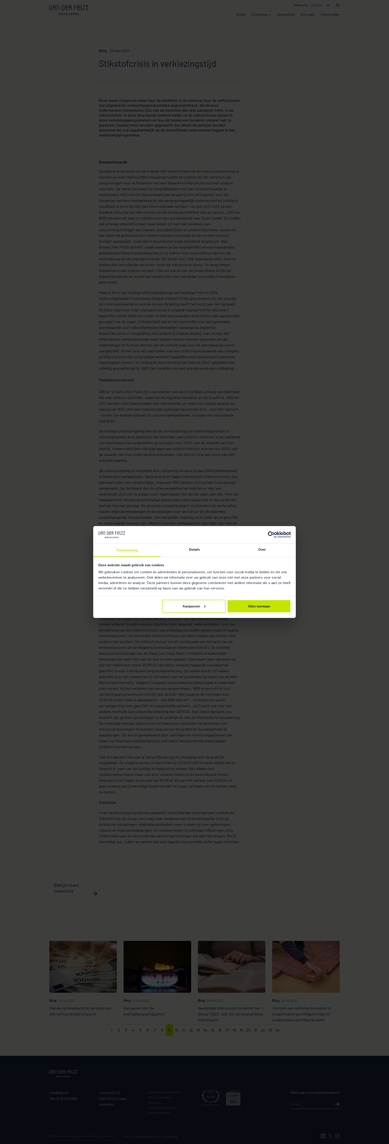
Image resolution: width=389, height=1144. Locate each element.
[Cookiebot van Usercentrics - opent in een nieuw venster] (271, 534)
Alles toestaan (259, 606)
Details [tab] (194, 549)
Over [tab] (262, 549)
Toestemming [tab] (127, 550)
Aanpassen (191, 606)
